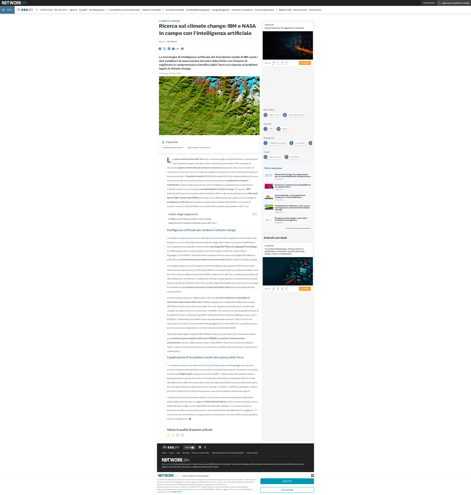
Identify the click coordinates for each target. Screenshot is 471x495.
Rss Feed (185, 453)
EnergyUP (83, 10)
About (164, 453)
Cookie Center (251, 453)
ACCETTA (287, 481)
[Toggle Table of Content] (253, 214)
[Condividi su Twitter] (164, 49)
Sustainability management (198, 10)
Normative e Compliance (242, 10)
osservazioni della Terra (219, 259)
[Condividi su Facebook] (160, 49)
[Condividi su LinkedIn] (169, 49)
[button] (7, 10)
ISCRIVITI (305, 62)
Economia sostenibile (175, 10)
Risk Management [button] (96, 10)
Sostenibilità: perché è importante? (124, 10)
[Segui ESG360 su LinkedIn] (199, 447)
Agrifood (73, 10)
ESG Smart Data (300, 10)
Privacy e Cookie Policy (200, 453)
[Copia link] (178, 49)
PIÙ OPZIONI (287, 490)
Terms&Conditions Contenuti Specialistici (228, 453)
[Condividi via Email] (173, 49)
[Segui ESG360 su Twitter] (205, 447)
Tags (178, 453)
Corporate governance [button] (264, 10)
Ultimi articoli (46, 10)
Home (161, 41)
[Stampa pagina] (182, 49)
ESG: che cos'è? (61, 10)
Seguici (188, 447)
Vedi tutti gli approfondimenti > (298, 228)
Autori (171, 453)
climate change (226, 189)
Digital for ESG (285, 10)
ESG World (172, 41)
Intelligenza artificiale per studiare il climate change (189, 219)
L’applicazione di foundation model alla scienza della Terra (192, 223)
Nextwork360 (167, 464)
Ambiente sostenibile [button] (151, 10)
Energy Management (221, 10)
